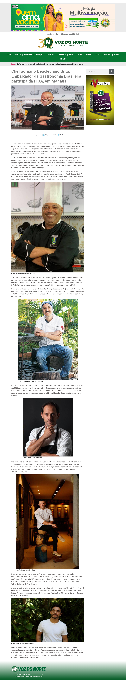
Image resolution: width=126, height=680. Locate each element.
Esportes (50, 55)
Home (9, 55)
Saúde (116, 55)
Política (107, 55)
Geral (71, 55)
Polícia (97, 55)
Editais (63, 59)
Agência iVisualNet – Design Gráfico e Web (33, 676)
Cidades (18, 55)
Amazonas (62, 55)
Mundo (88, 55)
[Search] (111, 71)
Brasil (80, 55)
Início (13, 64)
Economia (28, 55)
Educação (39, 55)
